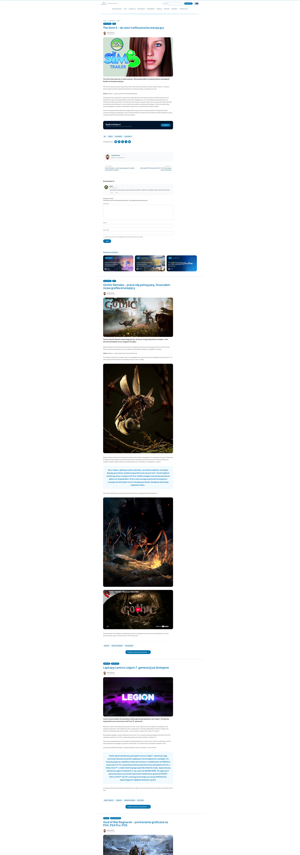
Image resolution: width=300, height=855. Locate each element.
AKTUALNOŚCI (111, 20)
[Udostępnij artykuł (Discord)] (129, 141)
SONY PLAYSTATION (115, 818)
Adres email (106, 230)
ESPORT (167, 9)
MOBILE (159, 9)
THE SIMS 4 (128, 136)
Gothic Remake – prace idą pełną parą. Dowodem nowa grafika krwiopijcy (136, 286)
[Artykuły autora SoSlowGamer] (107, 156)
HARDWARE (106, 663)
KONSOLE (132, 9)
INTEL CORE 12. (109, 800)
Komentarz (106, 203)
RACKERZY (118, 136)
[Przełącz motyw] (196, 4)
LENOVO (119, 800)
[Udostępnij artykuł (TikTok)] (122, 141)
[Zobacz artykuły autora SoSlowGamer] (104, 33)
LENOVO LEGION (129, 800)
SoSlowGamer (110, 32)
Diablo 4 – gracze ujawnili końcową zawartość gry (122, 93)
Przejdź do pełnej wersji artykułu (137, 652)
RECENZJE (141, 9)
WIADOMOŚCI (117, 9)
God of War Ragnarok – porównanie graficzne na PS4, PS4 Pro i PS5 (135, 823)
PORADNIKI (151, 9)
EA (105, 136)
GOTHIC (106, 645)
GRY (125, 9)
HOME (104, 20)
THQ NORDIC (129, 645)
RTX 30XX (140, 800)
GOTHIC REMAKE (117, 645)
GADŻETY (174, 9)
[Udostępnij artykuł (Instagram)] (119, 141)
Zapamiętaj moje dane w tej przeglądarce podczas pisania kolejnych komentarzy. (124, 236)
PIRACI (110, 136)
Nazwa (105, 222)
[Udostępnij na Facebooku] (115, 141)
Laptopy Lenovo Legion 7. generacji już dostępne (136, 667)
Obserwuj (166, 125)
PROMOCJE (184, 9)
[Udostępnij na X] (126, 141)
